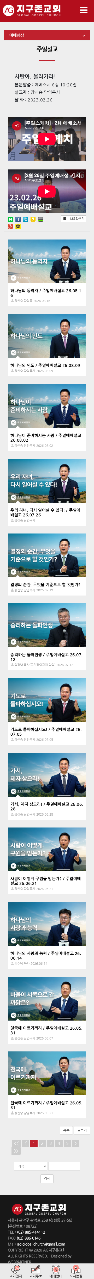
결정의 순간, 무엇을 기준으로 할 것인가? (45, 584)
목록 (66, 1130)
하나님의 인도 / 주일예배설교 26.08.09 (45, 365)
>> (16, 1150)
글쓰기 (82, 1130)
